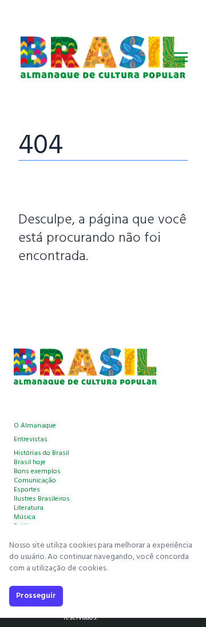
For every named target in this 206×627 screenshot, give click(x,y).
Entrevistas (30, 439)
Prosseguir (36, 595)
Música (24, 517)
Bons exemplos (37, 471)
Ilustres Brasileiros (42, 499)
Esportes (27, 490)
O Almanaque (35, 426)
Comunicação (35, 480)
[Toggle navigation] (181, 57)
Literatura (28, 508)
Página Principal (57, 290)
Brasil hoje (30, 462)
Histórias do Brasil (41, 453)
